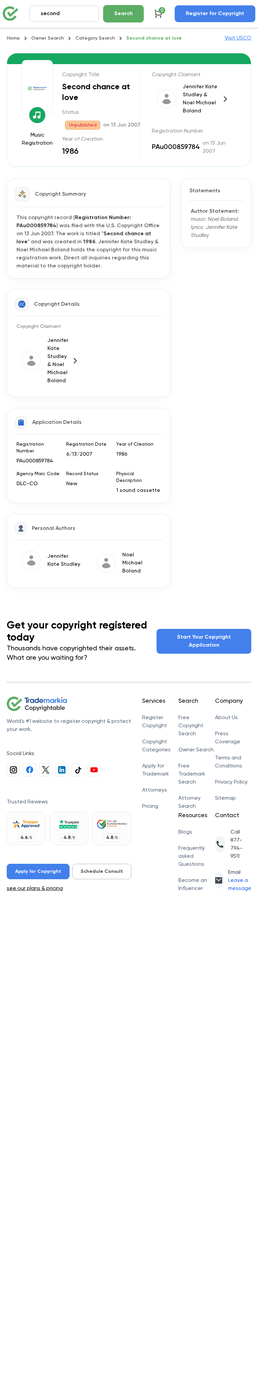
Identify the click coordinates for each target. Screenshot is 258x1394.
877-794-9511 (236, 848)
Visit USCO (238, 38)
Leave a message (239, 884)
